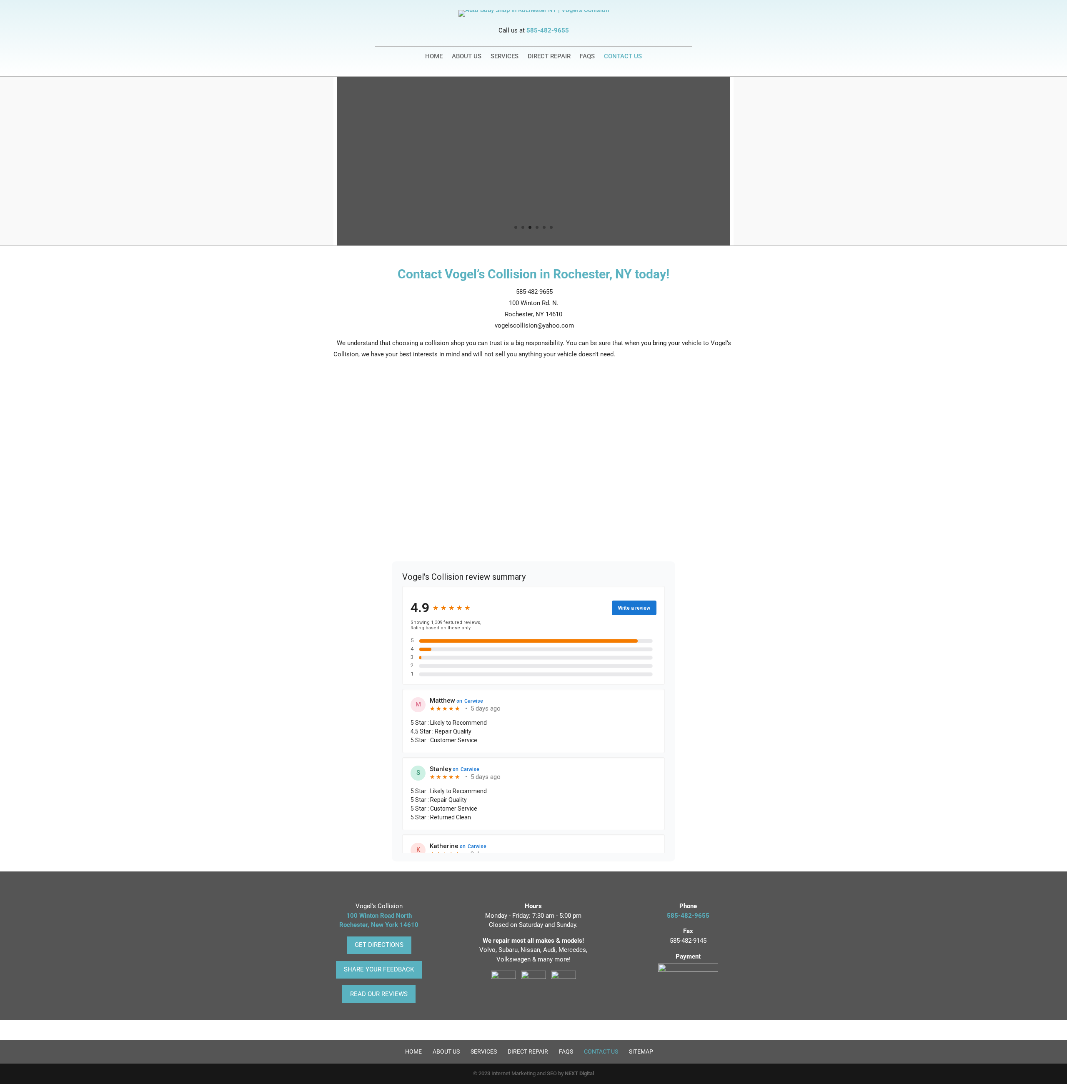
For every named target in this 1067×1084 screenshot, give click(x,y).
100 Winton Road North (379, 915)
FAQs (587, 56)
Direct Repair (549, 56)
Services (504, 56)
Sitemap (641, 1051)
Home (434, 56)
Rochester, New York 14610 (378, 925)
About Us (466, 56)
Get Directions (379, 945)
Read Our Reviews (379, 994)
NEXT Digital (579, 1073)
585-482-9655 (547, 30)
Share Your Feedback (379, 969)
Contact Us (623, 56)
